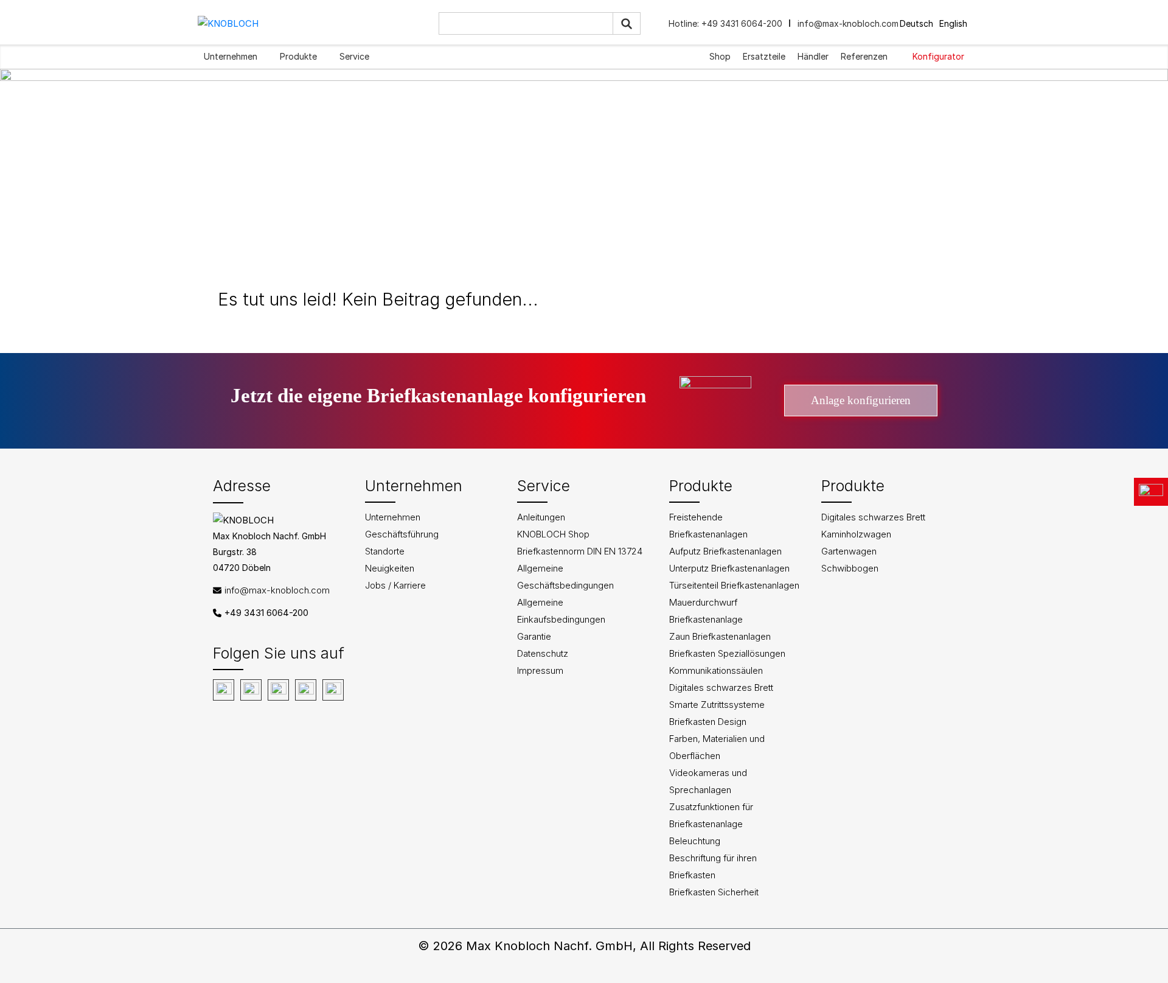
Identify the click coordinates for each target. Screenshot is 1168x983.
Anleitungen (541, 517)
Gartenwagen (849, 551)
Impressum (540, 670)
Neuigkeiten (389, 568)
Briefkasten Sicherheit (714, 892)
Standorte (385, 551)
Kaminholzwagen (856, 534)
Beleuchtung (694, 841)
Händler (813, 56)
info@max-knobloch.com (848, 23)
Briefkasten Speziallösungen (727, 653)
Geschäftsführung (402, 534)
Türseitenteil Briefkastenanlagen (734, 585)
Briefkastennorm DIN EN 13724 (579, 551)
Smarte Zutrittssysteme (717, 704)
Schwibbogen (849, 568)
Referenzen (864, 56)
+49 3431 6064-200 (740, 23)
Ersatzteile (764, 56)
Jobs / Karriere (395, 585)
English (953, 23)
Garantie (534, 636)
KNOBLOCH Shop (553, 534)
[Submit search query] (627, 23)
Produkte (298, 56)
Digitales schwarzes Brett (721, 687)
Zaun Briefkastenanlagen (720, 636)
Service (354, 56)
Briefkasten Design (707, 721)
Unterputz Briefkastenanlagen (729, 568)
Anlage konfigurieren (861, 400)
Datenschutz (542, 653)
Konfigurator (938, 56)
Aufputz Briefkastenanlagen (725, 551)
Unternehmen (230, 56)
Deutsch (916, 23)
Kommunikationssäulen (716, 670)
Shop (720, 56)
